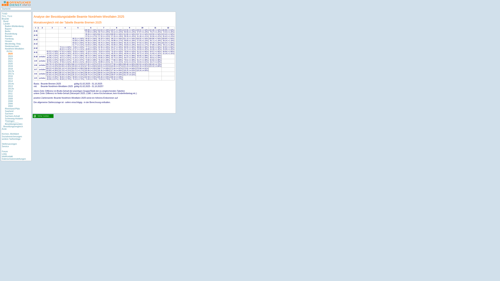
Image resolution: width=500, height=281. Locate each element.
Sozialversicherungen (12, 136)
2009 (10, 99)
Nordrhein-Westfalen (14, 49)
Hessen (8, 41)
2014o (11, 84)
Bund (5, 21)
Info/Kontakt (7, 156)
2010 (10, 96)
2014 (10, 81)
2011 (10, 93)
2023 (10, 59)
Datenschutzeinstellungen (14, 159)
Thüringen (9, 121)
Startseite (6, 9)
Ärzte (4, 129)
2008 (10, 101)
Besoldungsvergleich (13, 126)
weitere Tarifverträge (11, 139)
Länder (6, 24)
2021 (10, 61)
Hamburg (9, 39)
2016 (10, 76)
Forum (5, 151)
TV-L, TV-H (7, 16)
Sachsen (9, 114)
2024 (10, 56)
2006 (10, 104)
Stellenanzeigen (9, 144)
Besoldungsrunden (14, 124)
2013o (11, 89)
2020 (10, 64)
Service (5, 146)
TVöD (4, 14)
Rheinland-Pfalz (12, 109)
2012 (10, 91)
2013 (10, 86)
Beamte (5, 19)
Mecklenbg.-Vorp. (13, 44)
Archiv (9, 51)
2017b (11, 71)
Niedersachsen (12, 46)
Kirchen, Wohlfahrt (10, 134)
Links (4, 154)
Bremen (8, 36)
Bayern (8, 29)
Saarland (9, 111)
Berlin (7, 31)
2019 (10, 66)
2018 (10, 69)
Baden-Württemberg (14, 26)
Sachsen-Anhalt (12, 116)
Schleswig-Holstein (14, 118)
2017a (11, 74)
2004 (10, 106)
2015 (10, 79)
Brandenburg (11, 34)
